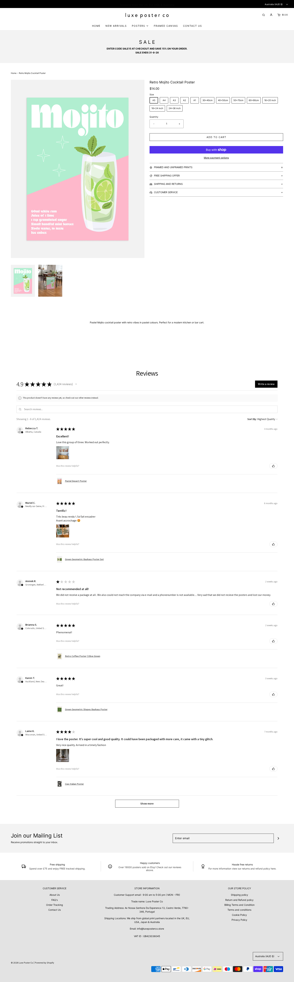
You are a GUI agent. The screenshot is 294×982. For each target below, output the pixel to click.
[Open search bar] (263, 15)
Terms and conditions (239, 909)
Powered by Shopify (44, 962)
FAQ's (54, 899)
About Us (55, 894)
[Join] (278, 838)
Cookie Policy (239, 914)
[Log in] (271, 14)
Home (96, 25)
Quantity (154, 117)
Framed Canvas (166, 25)
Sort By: (252, 419)
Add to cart (216, 137)
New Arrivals (116, 25)
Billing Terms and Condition (239, 904)
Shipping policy (239, 894)
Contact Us (192, 25)
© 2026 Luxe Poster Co (22, 962)
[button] (23, 281)
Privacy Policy (239, 919)
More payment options (216, 157)
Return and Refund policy (239, 899)
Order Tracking (54, 904)
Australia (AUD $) (274, 4)
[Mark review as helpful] (273, 466)
